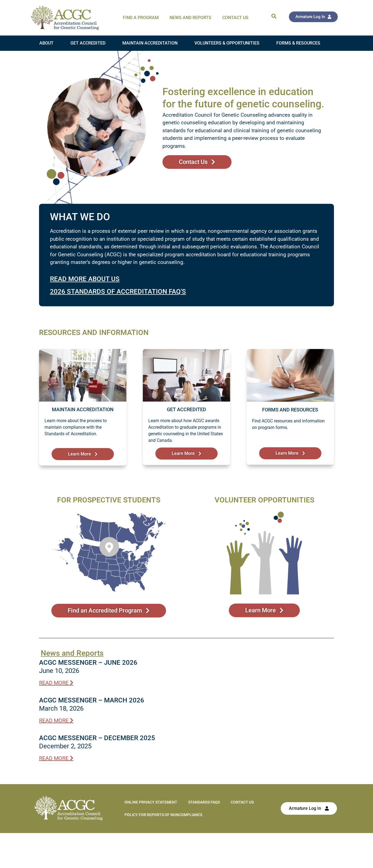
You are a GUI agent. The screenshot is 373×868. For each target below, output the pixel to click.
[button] (273, 15)
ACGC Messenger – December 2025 (97, 738)
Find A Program (141, 17)
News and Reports (190, 17)
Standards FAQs (204, 802)
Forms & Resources (298, 43)
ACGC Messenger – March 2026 (91, 700)
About (46, 43)
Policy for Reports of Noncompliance (164, 815)
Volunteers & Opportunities (226, 43)
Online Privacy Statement (151, 802)
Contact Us (235, 17)
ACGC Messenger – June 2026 (88, 662)
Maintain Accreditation (149, 43)
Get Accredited (87, 43)
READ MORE (54, 682)
